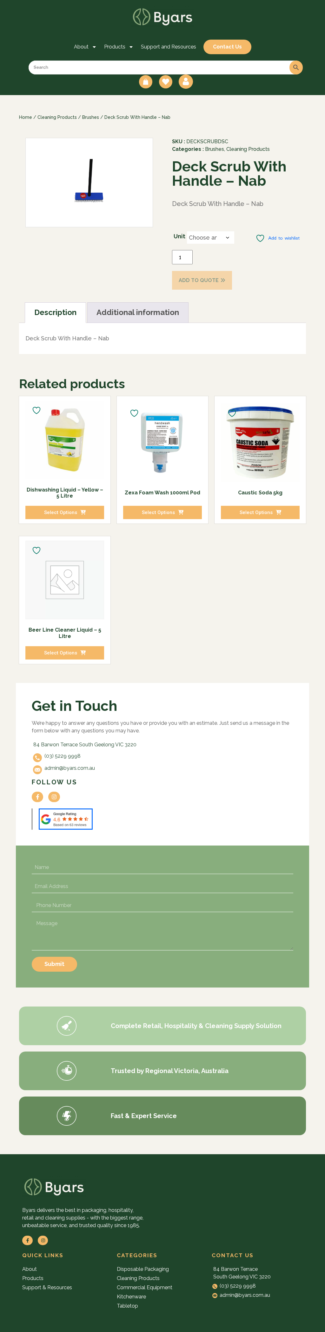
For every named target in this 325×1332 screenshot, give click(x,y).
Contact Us (227, 47)
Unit (179, 236)
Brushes (90, 117)
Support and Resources (168, 47)
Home (25, 117)
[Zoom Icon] (89, 182)
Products (114, 47)
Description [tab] (55, 312)
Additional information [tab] (137, 312)
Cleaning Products (57, 117)
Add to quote (199, 280)
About (81, 47)
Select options (60, 512)
